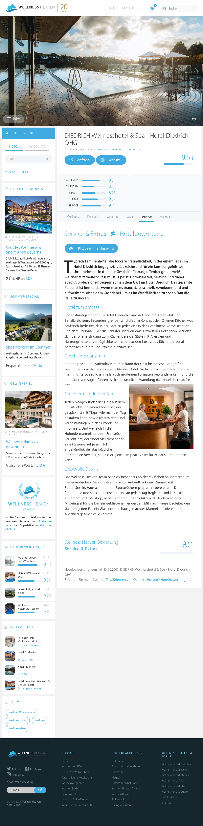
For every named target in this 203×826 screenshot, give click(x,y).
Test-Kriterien (119, 761)
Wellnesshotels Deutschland (178, 764)
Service (147, 216)
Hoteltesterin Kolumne (125, 783)
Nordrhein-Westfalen (106, 149)
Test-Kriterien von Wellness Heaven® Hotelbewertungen (148, 580)
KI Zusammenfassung (95, 248)
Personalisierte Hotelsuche (77, 777)
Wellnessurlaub (18, 720)
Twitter (15, 769)
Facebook (35, 769)
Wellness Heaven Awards (126, 788)
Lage (130, 216)
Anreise (165, 216)
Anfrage (83, 160)
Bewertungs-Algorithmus (126, 766)
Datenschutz (85, 805)
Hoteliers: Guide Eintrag (75, 799)
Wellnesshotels (122, 8)
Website (114, 160)
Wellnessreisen (17, 728)
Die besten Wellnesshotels (76, 772)
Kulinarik (93, 216)
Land (12, 159)
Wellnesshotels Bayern (174, 769)
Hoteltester (118, 772)
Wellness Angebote (73, 783)
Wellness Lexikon (71, 788)
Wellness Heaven (121, 794)
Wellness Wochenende (22, 712)
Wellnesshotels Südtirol (175, 791)
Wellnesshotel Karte (73, 766)
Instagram (17, 775)
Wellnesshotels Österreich (176, 775)
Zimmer (112, 216)
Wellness (73, 216)
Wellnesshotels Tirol (173, 780)
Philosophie (118, 799)
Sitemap (166, 802)
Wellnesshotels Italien (174, 786)
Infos (16, 119)
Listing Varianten (121, 805)
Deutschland (135, 149)
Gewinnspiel (69, 794)
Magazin (117, 777)
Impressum (68, 805)
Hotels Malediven (172, 797)
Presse (65, 761)
